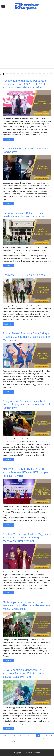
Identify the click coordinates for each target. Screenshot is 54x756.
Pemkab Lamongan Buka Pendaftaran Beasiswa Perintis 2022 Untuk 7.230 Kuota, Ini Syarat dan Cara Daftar (25, 84)
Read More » (8, 139)
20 (20, 736)
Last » (12, 742)
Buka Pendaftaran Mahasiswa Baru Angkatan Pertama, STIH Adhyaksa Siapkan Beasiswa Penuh (23, 673)
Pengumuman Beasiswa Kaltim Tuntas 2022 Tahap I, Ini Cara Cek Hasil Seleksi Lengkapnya (26, 404)
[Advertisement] (27, 38)
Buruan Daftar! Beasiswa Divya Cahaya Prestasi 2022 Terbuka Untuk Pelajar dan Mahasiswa (26, 337)
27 (33, 736)
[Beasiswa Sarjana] (27, 6)
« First (4, 736)
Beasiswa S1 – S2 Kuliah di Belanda (24, 275)
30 (48, 738)
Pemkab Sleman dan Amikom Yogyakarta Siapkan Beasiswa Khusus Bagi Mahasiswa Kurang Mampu (27, 537)
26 (28, 736)
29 (43, 738)
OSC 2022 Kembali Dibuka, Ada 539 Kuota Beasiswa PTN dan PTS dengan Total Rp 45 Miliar (25, 472)
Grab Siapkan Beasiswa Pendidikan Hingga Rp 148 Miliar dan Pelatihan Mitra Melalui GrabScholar (26, 605)
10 (15, 736)
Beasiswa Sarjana (33, 753)
